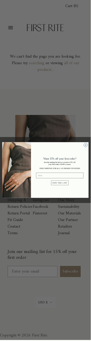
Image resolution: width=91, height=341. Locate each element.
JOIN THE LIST (59, 182)
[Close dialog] (85, 145)
